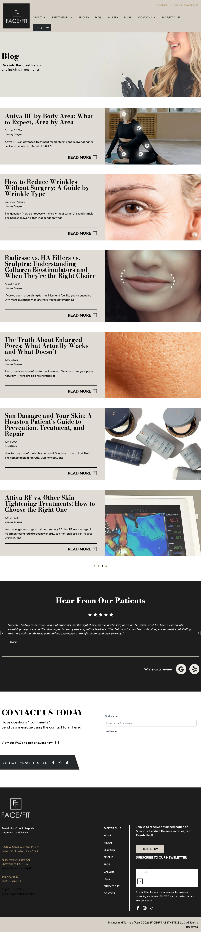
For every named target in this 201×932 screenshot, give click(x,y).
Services (109, 849)
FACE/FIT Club (171, 17)
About (37, 17)
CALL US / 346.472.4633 (185, 5)
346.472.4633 (10, 876)
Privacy (112, 922)
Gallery (112, 17)
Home (107, 835)
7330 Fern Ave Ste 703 (16, 859)
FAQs (98, 17)
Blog (127, 17)
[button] (2, 633)
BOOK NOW (42, 28)
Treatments (60, 17)
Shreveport (112, 886)
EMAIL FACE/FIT (12, 881)
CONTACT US (164, 5)
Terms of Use (131, 922)
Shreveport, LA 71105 (15, 864)
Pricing (84, 17)
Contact (109, 893)
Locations (144, 17)
